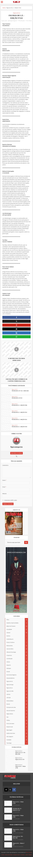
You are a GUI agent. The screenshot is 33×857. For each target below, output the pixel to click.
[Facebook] (14, 790)
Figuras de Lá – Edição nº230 (19, 426)
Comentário (5, 465)
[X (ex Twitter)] (10, 790)
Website (4, 493)
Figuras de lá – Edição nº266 (19, 405)
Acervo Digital (28, 854)
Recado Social (16, 854)
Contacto (22, 854)
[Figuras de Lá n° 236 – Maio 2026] (11, 753)
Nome (4, 480)
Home (3, 8)
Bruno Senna (29, 852)
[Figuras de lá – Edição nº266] (11, 767)
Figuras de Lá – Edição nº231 (19, 419)
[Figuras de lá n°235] (11, 760)
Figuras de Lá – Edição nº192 (18, 816)
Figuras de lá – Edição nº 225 (18, 844)
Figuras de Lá (16, 13)
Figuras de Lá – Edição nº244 (18, 830)
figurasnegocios (13, 20)
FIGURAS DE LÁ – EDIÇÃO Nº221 (17, 809)
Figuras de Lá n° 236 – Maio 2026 (20, 390)
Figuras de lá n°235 (17, 398)
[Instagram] (6, 790)
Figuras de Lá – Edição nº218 (18, 802)
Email (4, 487)
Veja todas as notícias (16, 453)
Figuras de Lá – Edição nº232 (19, 412)
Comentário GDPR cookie (10, 500)
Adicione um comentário (18, 832)
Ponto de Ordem (9, 854)
